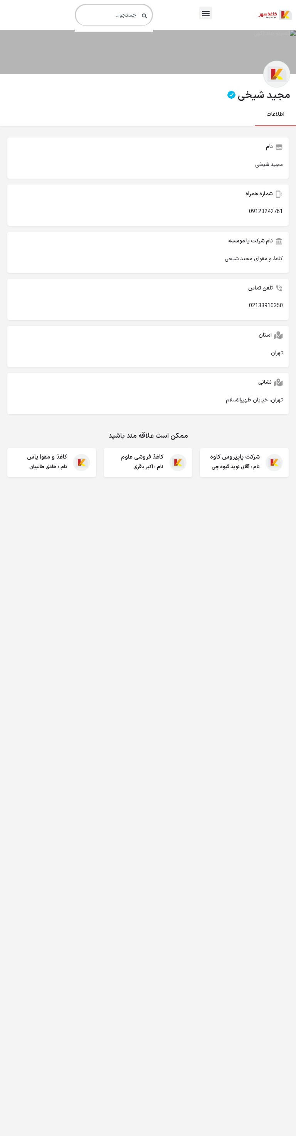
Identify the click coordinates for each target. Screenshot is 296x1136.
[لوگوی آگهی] (276, 74)
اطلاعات (275, 114)
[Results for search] (114, 30)
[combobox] (114, 15)
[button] (205, 13)
